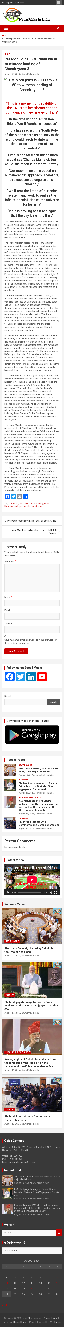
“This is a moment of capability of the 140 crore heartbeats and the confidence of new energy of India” (32, 108)
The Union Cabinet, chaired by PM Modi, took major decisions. (38, 770)
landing (39, 503)
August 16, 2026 (26, 793)
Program (23, 780)
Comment (10, 561)
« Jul (4, 1305)
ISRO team (30, 503)
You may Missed (15, 904)
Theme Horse (19, 1322)
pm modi (23, 506)
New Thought (25, 765)
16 (57, 1283)
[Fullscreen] (55, 892)
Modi (46, 503)
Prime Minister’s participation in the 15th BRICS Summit (34, 532)
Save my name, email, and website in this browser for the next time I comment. (30, 641)
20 (32, 1288)
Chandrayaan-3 (17, 503)
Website (8, 623)
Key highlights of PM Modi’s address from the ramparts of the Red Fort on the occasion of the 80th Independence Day (38, 805)
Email (7, 610)
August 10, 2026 (26, 828)
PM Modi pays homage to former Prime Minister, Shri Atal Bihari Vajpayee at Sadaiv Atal (38, 786)
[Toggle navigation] (6, 28)
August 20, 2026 (26, 775)
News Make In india (31, 1318)
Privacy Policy (50, 1318)
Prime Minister (35, 506)
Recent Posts (16, 760)
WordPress (55, 1322)
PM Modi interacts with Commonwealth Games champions (39, 823)
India (7, 54)
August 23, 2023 (12, 74)
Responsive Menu (59, 2)
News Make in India (30, 74)
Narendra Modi (11, 506)
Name (8, 597)
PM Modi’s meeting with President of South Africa (31, 520)
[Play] (8, 892)
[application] (32, 879)
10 (6, 1283)
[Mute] (50, 892)
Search (7, 696)
